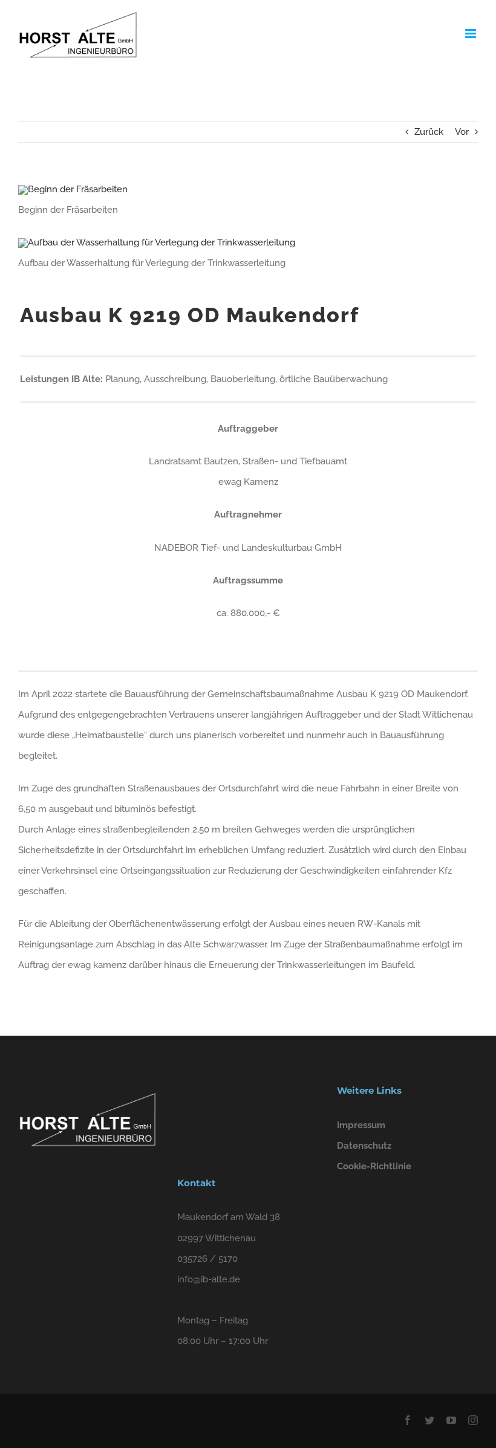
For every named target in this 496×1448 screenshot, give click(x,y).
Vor (462, 131)
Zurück (428, 131)
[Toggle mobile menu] (471, 33)
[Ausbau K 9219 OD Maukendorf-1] (73, 189)
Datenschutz (364, 1145)
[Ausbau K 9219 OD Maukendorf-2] (156, 242)
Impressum (361, 1125)
